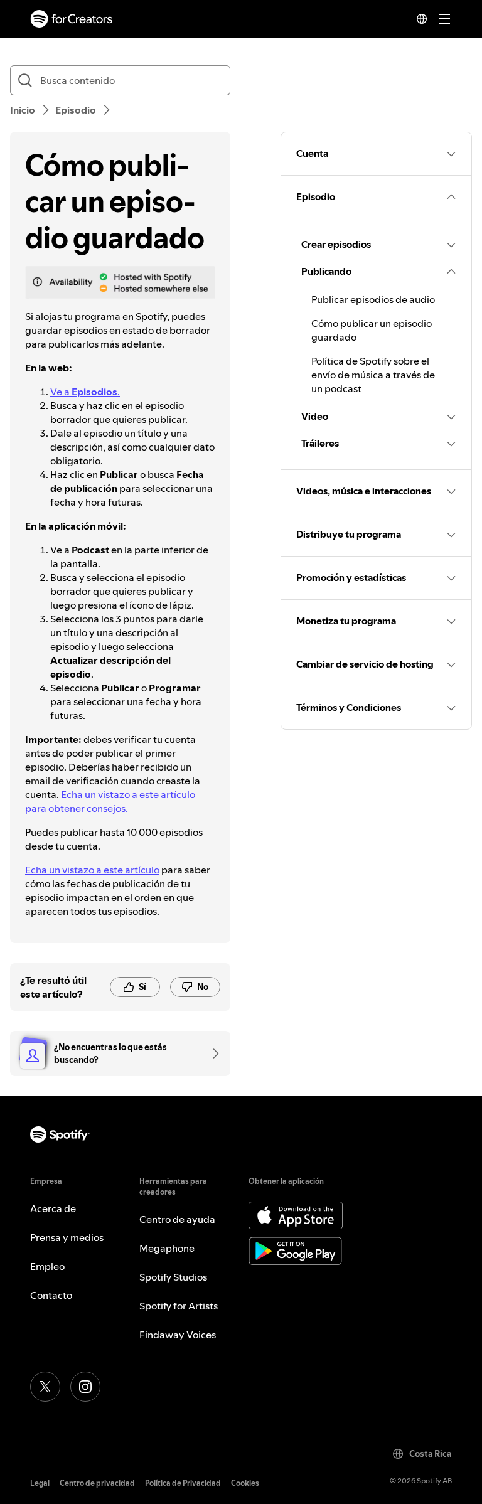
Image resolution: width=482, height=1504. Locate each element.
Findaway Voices (177, 1334)
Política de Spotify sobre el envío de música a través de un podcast (373, 374)
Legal (40, 1483)
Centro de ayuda (177, 1219)
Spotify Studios (173, 1277)
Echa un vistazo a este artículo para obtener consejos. (110, 801)
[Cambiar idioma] (422, 19)
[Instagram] (85, 1387)
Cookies (245, 1483)
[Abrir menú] (444, 19)
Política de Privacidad (183, 1483)
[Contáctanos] (211, 1053)
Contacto (51, 1295)
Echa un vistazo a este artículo (92, 870)
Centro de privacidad (97, 1483)
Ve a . (85, 391)
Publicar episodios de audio (373, 299)
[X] (45, 1387)
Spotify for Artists (178, 1306)
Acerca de (53, 1208)
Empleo (47, 1266)
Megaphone (167, 1248)
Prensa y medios (67, 1237)
